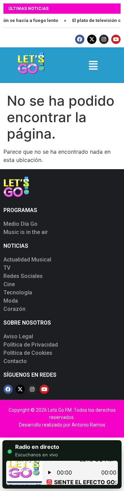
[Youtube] (116, 39)
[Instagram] (103, 39)
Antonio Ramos (88, 425)
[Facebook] (79, 39)
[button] (93, 65)
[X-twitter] (91, 39)
